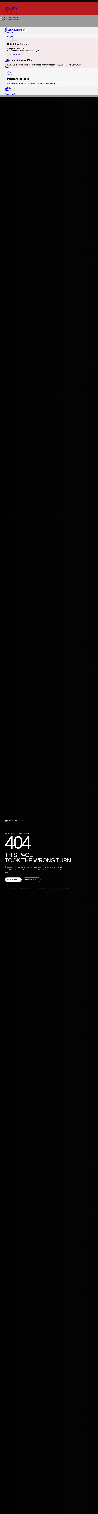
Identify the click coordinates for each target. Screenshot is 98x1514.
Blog (7, 90)
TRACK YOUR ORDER (15, 30)
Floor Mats (53, 888)
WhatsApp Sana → (31, 879)
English (8, 11)
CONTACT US (11, 9)
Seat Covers (42, 888)
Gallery (8, 88)
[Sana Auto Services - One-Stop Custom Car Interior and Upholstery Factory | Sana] (9, 18)
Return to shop (16, 55)
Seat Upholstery (11, 888)
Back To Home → (13, 879)
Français (13, 13)
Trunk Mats (64, 888)
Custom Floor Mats (27, 888)
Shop (7, 28)
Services (9, 32)
